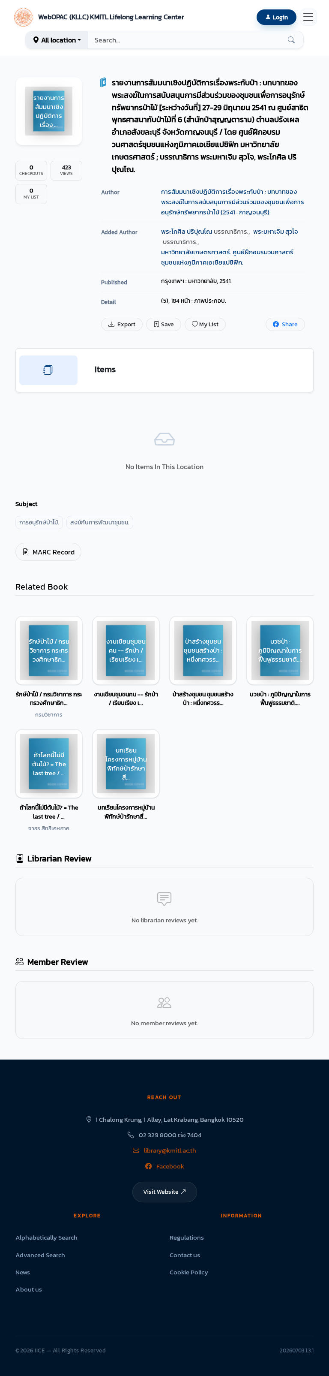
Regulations (187, 1237)
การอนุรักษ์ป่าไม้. (39, 522)
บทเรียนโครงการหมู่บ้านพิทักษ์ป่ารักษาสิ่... (126, 811)
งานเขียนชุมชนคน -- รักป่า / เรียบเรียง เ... (126, 698)
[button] (98, 17)
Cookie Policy (189, 1272)
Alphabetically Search (46, 1237)
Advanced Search (40, 1255)
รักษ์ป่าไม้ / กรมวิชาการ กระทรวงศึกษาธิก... (49, 698)
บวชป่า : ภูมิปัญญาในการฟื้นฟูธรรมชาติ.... (280, 698)
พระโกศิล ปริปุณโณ (186, 231)
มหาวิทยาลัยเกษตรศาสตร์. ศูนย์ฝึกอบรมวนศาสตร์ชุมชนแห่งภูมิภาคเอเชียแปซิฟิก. (227, 257)
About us (28, 1289)
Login (280, 17)
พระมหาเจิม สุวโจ (275, 231)
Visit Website (161, 1191)
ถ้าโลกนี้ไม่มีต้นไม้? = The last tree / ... (49, 811)
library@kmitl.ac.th (169, 1150)
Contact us (185, 1255)
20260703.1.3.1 (297, 1350)
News (22, 1272)
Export (125, 324)
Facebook (169, 1166)
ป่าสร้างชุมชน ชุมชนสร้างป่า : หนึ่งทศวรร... (203, 698)
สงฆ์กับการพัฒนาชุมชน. (99, 522)
